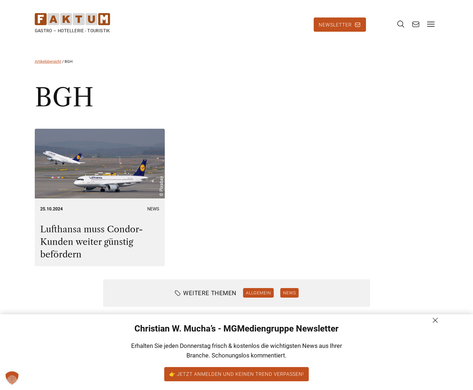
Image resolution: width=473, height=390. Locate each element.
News (153, 209)
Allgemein (258, 293)
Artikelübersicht (48, 61)
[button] (12, 378)
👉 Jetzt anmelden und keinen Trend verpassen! (236, 374)
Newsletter (335, 24)
